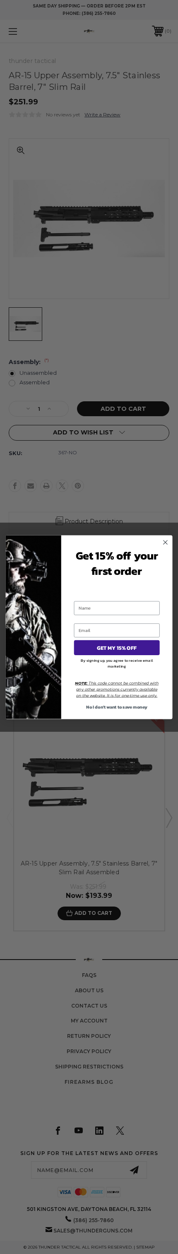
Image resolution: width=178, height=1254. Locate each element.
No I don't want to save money (116, 706)
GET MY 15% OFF (117, 648)
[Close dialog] (166, 542)
